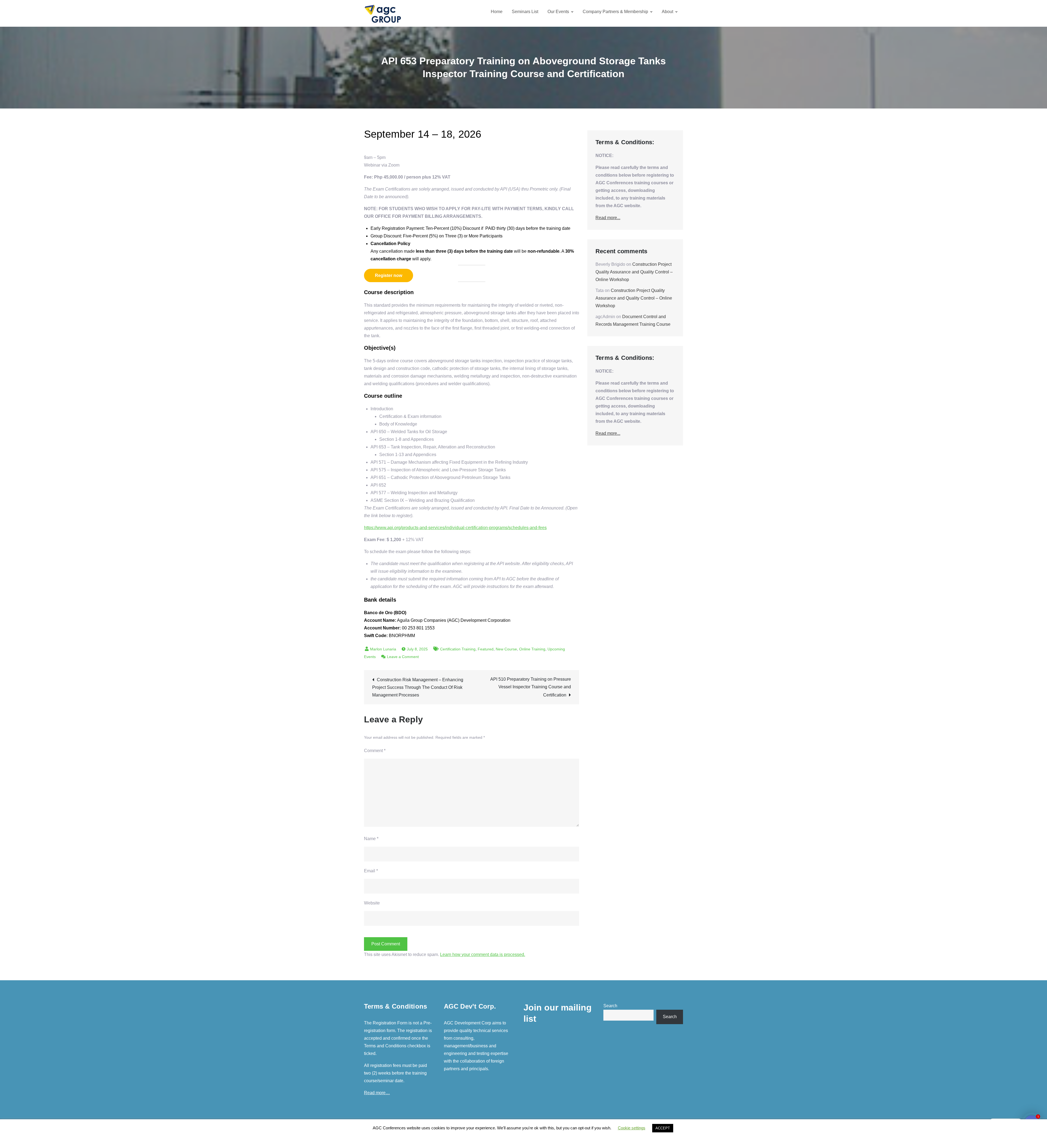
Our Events (558, 11)
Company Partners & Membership (615, 11)
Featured (486, 649)
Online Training (532, 649)
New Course (506, 649)
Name (371, 838)
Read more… (377, 1092)
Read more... (607, 217)
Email (371, 870)
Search (610, 1005)
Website (372, 903)
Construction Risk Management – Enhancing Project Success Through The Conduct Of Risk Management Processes (417, 687)
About (667, 11)
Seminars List (525, 11)
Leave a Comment (403, 657)
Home (497, 11)
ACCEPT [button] (662, 1128)
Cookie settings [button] (631, 1128)
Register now (388, 275)
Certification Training (458, 649)
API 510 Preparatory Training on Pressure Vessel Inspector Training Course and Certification (530, 687)
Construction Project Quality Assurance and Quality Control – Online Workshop (634, 272)
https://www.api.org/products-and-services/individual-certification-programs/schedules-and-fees (455, 527)
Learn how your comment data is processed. (482, 954)
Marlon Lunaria (383, 649)
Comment (375, 750)
